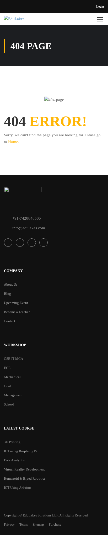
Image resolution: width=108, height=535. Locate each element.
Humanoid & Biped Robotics (24, 478)
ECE (7, 368)
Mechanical (12, 377)
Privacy (9, 524)
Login (100, 6)
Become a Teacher (17, 312)
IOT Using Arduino (17, 488)
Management (13, 395)
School (9, 404)
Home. (13, 142)
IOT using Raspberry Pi (20, 451)
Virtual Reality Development (24, 469)
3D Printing (12, 442)
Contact (9, 321)
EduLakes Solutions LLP (40, 515)
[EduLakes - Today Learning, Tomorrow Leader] (28, 20)
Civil (7, 386)
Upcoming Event (16, 303)
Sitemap (38, 524)
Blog (7, 294)
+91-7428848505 (26, 218)
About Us (10, 284)
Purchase (55, 524)
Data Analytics (14, 460)
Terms (23, 524)
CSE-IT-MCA (13, 359)
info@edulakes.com (28, 228)
